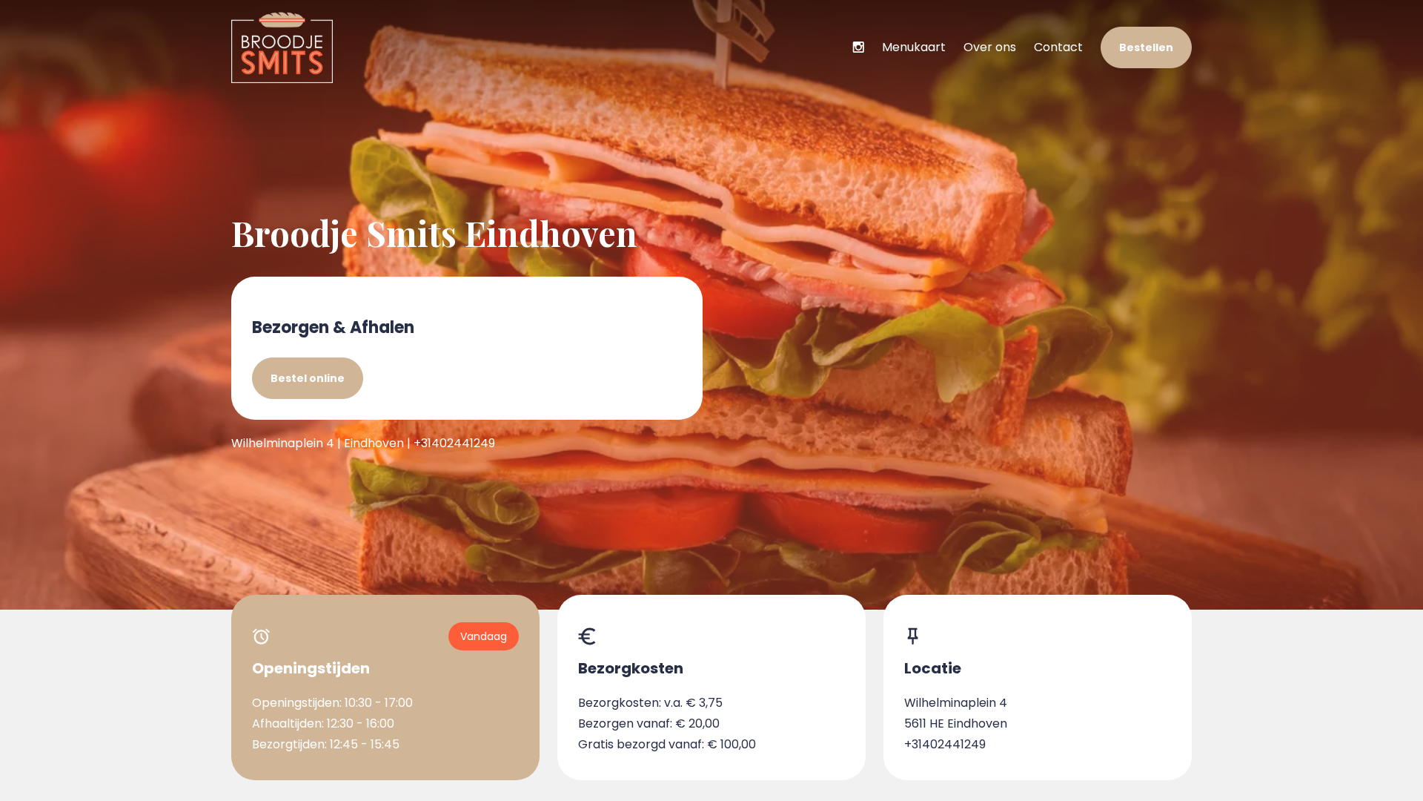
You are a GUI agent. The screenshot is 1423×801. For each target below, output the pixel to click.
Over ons (989, 47)
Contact (1058, 47)
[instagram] (858, 47)
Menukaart (914, 47)
